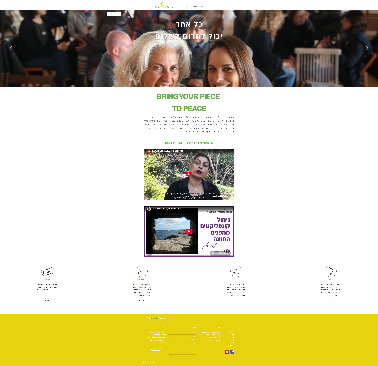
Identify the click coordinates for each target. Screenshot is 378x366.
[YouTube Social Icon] (227, 352)
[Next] (367, 48)
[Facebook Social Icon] (232, 352)
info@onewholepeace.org (211, 332)
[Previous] (11, 48)
